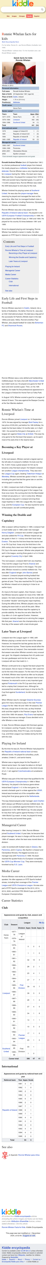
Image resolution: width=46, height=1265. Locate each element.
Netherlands (34, 796)
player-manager (27, 193)
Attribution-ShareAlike (19, 1221)
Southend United (19, 122)
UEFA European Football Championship (18, 215)
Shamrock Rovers (15, 325)
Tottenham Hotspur (34, 473)
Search (42, 9)
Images (14, 16)
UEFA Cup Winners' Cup (14, 861)
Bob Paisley (33, 422)
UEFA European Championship (14, 781)
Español (36, 16)
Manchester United (36, 381)
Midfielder (16, 102)
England (12, 572)
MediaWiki (14, 1257)
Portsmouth (12, 683)
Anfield (30, 434)
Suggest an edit (29, 1235)
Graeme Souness (34, 700)
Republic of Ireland (19, 139)
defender (5, 171)
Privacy (27, 1259)
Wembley (5, 476)
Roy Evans (28, 714)
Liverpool (16, 119)
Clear (38, 9)
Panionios (6, 850)
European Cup (18, 504)
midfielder (24, 168)
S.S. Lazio (18, 864)
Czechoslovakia (24, 771)
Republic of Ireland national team (15, 212)
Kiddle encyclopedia (23, 1216)
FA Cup (20, 535)
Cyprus (19, 850)
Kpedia (29, 16)
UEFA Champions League (22, 885)
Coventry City (16, 556)
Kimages (22, 16)
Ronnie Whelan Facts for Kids (13, 1227)
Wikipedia (21, 1255)
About (20, 1259)
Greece (35, 847)
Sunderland (20, 692)
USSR (39, 790)
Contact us (36, 1259)
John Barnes (27, 572)
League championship (20, 470)
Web (8, 16)
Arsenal (32, 563)
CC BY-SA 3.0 (25, 1251)
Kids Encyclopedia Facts (10, 42)
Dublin (15, 96)
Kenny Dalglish (8, 532)
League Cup (10, 473)
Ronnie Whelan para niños (29, 1155)
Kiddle (4, 1259)
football (23, 165)
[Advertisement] (23, 25)
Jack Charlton (38, 801)
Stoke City (21, 434)
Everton (5, 541)
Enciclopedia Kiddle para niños (13, 1261)
